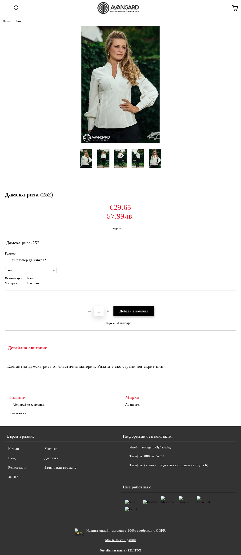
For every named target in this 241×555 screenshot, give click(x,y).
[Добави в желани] (232, 299)
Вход (12, 458)
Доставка (51, 458)
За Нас (13, 477)
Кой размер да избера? (27, 260)
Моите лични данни (120, 540)
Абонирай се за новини (29, 404)
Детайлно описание (27, 347)
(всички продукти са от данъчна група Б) (176, 465)
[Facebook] (129, 475)
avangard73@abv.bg (156, 447)
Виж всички (17, 413)
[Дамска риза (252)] (120, 142)
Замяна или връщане (60, 467)
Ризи (18, 21)
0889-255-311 (154, 456)
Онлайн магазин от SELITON (120, 550)
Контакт (50, 449)
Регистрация (17, 467)
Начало (7, 21)
